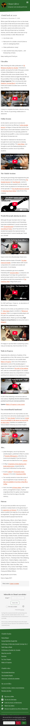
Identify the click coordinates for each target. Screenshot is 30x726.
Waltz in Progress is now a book (15, 404)
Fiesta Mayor (5, 638)
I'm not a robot (12, 606)
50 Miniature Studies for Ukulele (10, 650)
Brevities (3, 656)
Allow (24, 723)
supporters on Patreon (9, 510)
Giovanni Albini (14, 273)
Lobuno (25, 460)
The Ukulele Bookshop (8, 672)
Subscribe (15, 603)
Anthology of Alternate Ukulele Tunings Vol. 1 (14, 644)
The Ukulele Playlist (7, 675)
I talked (10, 472)
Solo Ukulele (11, 418)
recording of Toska (6, 229)
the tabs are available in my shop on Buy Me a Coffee (15, 482)
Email (7, 598)
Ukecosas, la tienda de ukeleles (10, 678)
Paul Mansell (16, 182)
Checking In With (21, 474)
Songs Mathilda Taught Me (9, 641)
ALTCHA (22, 609)
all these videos (16, 487)
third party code (19, 717)
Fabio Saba (6, 311)
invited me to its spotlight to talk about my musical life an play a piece (15, 420)
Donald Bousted (8, 226)
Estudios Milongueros (11, 456)
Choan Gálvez (13, 4)
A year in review (14, 583)
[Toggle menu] (27, 2)
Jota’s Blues (21, 144)
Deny (18, 723)
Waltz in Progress (6, 362)
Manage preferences (9, 723)
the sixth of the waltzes (21, 368)
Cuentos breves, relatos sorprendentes (12, 688)
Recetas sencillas (6, 691)
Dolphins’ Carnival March (8, 83)
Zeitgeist (3, 322)
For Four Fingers (6, 659)
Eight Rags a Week (6, 647)
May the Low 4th (6, 653)
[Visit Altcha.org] (23, 607)
